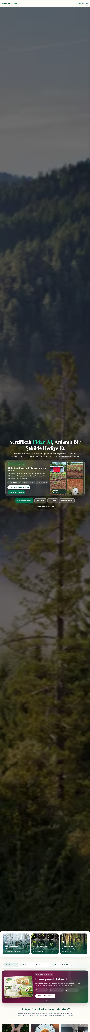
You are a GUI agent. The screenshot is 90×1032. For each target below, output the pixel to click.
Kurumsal (53, 500)
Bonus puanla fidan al (45, 995)
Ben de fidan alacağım (16, 492)
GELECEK (10, 3)
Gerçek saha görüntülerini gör (19, 487)
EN (82, 3)
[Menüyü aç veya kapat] (87, 3)
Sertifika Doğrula (67, 500)
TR (80, 3)
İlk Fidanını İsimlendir (24, 500)
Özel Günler (40, 500)
